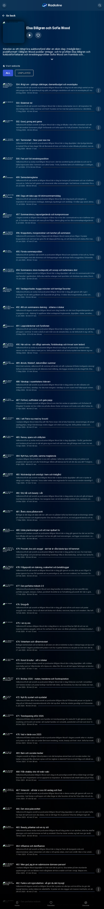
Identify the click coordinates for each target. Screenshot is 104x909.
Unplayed (24, 73)
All (8, 73)
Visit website (13, 66)
